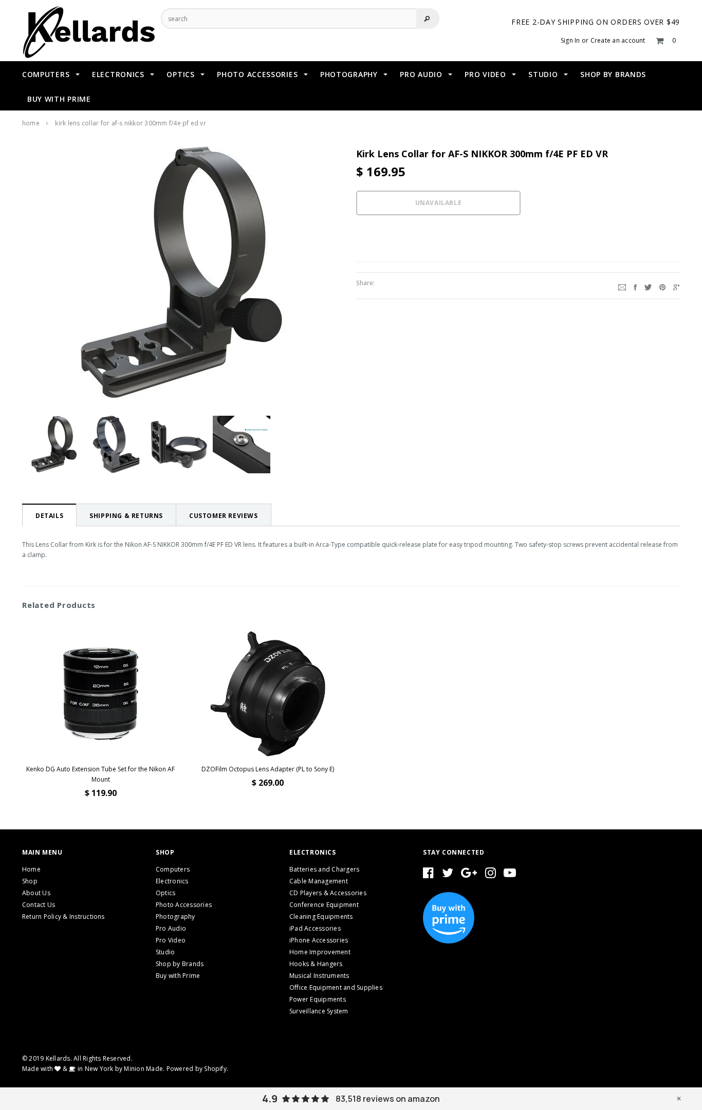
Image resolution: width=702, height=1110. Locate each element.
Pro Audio (171, 928)
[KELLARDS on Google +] (469, 875)
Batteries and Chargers (324, 869)
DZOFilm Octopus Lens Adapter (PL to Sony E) (267, 769)
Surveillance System (318, 1011)
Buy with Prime (178, 975)
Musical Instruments (319, 975)
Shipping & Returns (126, 515)
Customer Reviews (223, 515)
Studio (165, 952)
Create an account (617, 40)
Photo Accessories (184, 904)
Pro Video (171, 940)
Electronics (172, 881)
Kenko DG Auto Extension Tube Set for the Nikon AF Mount (100, 774)
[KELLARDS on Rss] (510, 875)
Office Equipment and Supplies (335, 987)
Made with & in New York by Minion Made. (93, 1068)
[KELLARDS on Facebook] (428, 875)
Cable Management (318, 881)
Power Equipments (317, 999)
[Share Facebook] (635, 286)
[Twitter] (648, 286)
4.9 (270, 1099)
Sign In (570, 40)
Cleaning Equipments (321, 916)
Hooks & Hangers (316, 963)
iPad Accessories (315, 928)
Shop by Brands (180, 963)
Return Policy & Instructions (63, 916)
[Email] (622, 286)
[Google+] (676, 286)
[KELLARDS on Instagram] (490, 875)
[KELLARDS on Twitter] (447, 875)
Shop (30, 881)
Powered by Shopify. (198, 1068)
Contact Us (38, 904)
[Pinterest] (662, 286)
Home (31, 123)
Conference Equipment (324, 904)
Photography (175, 916)
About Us (36, 893)
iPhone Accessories (318, 940)
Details (49, 515)
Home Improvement (319, 952)
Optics (165, 893)
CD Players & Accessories (327, 893)
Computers (173, 869)
